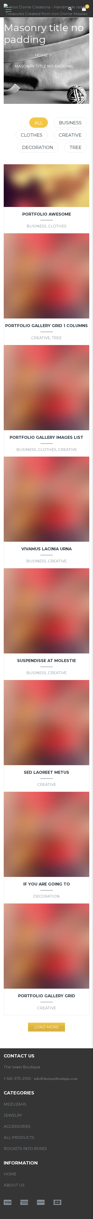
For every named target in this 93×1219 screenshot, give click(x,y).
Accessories (17, 1126)
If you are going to (46, 884)
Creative (70, 135)
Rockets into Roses (25, 1148)
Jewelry (13, 1115)
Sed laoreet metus (46, 772)
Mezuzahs (15, 1104)
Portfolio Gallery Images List (46, 437)
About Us (14, 1185)
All (38, 123)
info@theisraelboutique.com (56, 1078)
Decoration (37, 147)
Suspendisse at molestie (46, 660)
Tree (75, 147)
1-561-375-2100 (17, 1078)
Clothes (31, 135)
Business (70, 123)
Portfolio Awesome (46, 214)
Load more (46, 1027)
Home (41, 55)
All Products (19, 1137)
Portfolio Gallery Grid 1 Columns (46, 325)
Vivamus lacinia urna (46, 549)
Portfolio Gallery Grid (46, 996)
